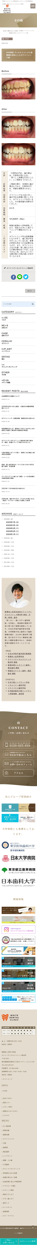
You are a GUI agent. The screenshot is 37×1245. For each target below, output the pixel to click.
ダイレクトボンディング (11, 1169)
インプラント (7, 1156)
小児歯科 (6, 1164)
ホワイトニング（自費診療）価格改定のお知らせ (18, 418)
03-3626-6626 (13, 1068)
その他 (16, 30)
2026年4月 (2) (12, 525)
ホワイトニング (8, 1139)
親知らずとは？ (8, 1194)
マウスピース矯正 (9, 1186)
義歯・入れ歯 (7, 1160)
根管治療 (6, 1130)
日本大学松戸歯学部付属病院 (19, 653)
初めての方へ (7, 1098)
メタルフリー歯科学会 (17, 685)
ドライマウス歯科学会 (17, 688)
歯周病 (5, 1147)
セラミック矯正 (8, 1190)
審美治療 (6, 1134)
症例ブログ (10, 30)
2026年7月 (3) (12, 522)
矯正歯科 (6, 1152)
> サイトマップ (7, 1079)
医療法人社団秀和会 (16, 656)
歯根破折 (6, 1211)
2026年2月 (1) (12, 531)
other (7, 39)
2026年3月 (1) (12, 528)
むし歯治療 (7, 1126)
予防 (4, 1143)
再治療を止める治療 (10, 1173)
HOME (4, 30)
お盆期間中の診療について (11, 396)
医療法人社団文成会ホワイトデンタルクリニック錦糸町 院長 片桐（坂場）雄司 (18, 615)
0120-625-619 (9, 1065)
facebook (13, 277)
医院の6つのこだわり (10, 1111)
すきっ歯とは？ (8, 1199)
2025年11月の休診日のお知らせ (13, 488)
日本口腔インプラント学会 (18, 682)
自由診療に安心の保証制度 (12, 1181)
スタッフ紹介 (7, 1107)
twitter (25, 276)
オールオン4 (7, 1207)
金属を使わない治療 (10, 1177)
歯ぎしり (6, 1203)
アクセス (6, 1115)
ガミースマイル (8, 1216)
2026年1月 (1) (12, 534)
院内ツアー (7, 1102)
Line (19, 276)
